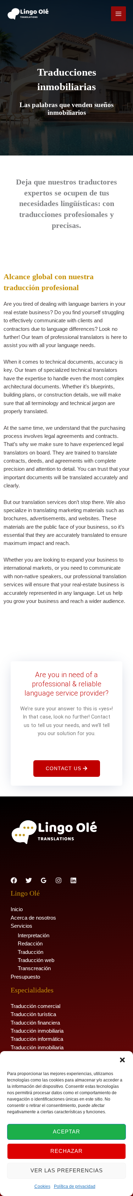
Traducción (30, 952)
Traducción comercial (35, 1006)
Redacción (30, 943)
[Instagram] (58, 880)
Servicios (21, 926)
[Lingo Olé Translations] (28, 13)
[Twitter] (29, 880)
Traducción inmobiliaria (37, 1031)
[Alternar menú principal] (118, 13)
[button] (122, 1059)
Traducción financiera (35, 1023)
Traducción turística (33, 1014)
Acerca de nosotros (33, 918)
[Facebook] (14, 880)
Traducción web (36, 960)
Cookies (42, 1186)
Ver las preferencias (67, 1170)
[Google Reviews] (43, 880)
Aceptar (66, 1131)
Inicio (17, 909)
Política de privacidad (74, 1186)
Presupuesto (25, 977)
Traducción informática (37, 1039)
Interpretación (33, 935)
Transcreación (34, 968)
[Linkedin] (73, 880)
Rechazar (66, 1151)
